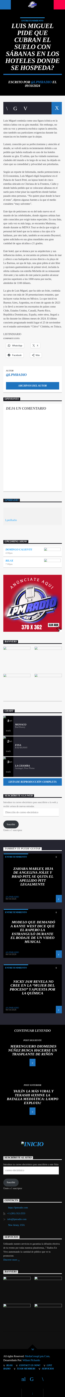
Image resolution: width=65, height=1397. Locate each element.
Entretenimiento (32, 20)
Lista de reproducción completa (32, 781)
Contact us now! (29, 1365)
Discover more (10, 1260)
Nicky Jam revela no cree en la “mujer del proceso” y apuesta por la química (32, 987)
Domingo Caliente (19, 549)
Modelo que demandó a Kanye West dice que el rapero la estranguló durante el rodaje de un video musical (32, 932)
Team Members (26, 1368)
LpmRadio (11, 500)
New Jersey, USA (16, 1225)
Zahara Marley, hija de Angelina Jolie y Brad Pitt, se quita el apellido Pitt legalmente (32, 876)
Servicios (48, 1368)
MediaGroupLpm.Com (37, 1356)
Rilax (9, 560)
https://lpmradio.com (18, 1207)
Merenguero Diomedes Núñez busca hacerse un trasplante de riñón (32, 1050)
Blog (9, 1365)
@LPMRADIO (41, 82)
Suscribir (11, 824)
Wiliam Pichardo (31, 1360)
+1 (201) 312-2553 (16, 1213)
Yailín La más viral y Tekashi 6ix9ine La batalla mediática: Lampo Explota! (32, 1097)
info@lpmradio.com (16, 1219)
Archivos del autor (32, 385)
